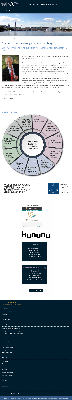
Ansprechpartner (6, 317)
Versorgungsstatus (6, 345)
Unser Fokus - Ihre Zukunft (8, 312)
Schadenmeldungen (7, 352)
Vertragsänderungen (7, 350)
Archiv (3, 364)
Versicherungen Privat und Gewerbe (11, 328)
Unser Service (6, 341)
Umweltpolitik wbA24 (7, 319)
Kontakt (4, 380)
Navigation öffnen (7, 11)
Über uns (5, 308)
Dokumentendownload (7, 347)
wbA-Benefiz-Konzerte (7, 375)
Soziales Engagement (7, 372)
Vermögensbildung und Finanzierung (11, 331)
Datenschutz (6, 386)
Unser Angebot (6, 325)
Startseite (12, 39)
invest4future (5, 361)
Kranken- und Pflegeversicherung (10, 336)
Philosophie (5, 314)
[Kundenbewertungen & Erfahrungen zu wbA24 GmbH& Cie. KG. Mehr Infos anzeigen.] (32, 226)
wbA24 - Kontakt (36, 290)
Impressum (5, 394)
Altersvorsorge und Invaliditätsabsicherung (12, 333)
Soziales (4, 369)
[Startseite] (9, 6)
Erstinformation (15, 394)
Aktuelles (5, 358)
